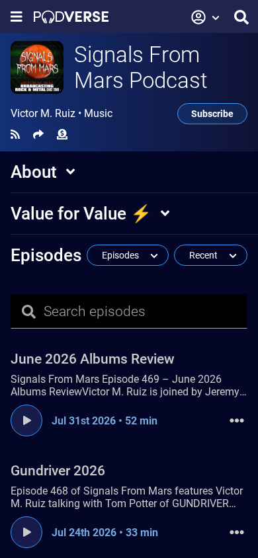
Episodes (46, 255)
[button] (206, 17)
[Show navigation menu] (16, 16)
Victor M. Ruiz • (61, 114)
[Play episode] (26, 420)
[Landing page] (71, 16)
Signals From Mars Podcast (141, 67)
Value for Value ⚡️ (81, 213)
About (34, 172)
